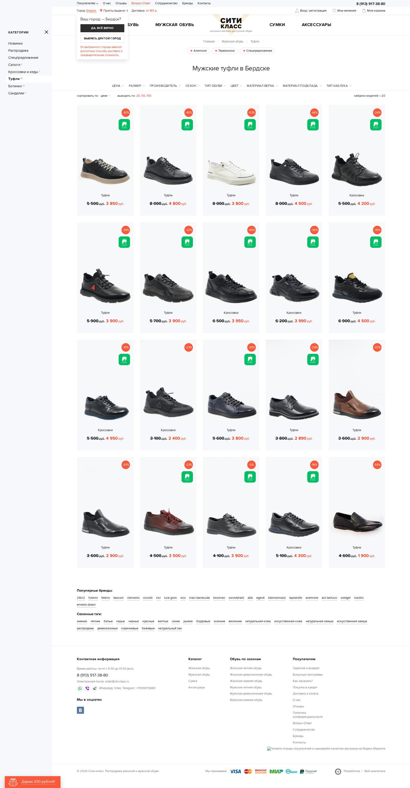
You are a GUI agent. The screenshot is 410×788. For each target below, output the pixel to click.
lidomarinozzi (277, 598)
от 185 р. (144, 11)
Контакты (204, 3)
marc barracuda (199, 598)
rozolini (358, 598)
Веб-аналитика (374, 771)
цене (104, 96)
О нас (107, 3)
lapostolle (295, 598)
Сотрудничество (166, 3)
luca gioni (170, 598)
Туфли (15, 79)
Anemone (200, 51)
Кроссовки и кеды (24, 72)
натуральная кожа (258, 621)
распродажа (85, 628)
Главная (209, 41)
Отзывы (121, 3)
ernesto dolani (86, 605)
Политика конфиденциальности (308, 715)
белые (108, 621)
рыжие (188, 621)
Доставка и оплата (305, 694)
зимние (82, 621)
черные (133, 621)
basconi (118, 598)
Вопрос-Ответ (140, 3)
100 (149, 96)
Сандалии (17, 93)
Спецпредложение (259, 51)
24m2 (81, 598)
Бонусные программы (308, 675)
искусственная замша (352, 621)
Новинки (15, 43)
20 (138, 96)
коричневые (129, 628)
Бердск (91, 11)
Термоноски (226, 51)
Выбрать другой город (102, 38)
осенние (219, 621)
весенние (235, 621)
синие (176, 621)
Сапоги (15, 65)
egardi (260, 598)
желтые (163, 621)
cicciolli (148, 598)
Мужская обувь (174, 25)
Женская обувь (199, 668)
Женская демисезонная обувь (251, 675)
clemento (133, 598)
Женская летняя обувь (246, 668)
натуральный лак (170, 628)
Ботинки (16, 86)
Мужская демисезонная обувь (251, 694)
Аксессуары (316, 25)
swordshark (236, 598)
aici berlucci (329, 598)
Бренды (187, 3)
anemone (312, 598)
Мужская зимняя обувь (246, 700)
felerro (105, 598)
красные (148, 621)
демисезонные (107, 628)
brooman (219, 598)
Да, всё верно (102, 28)
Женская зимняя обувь (246, 681)
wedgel (345, 598)
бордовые (203, 621)
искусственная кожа (288, 621)
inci (158, 598)
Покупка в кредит (305, 687)
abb (250, 598)
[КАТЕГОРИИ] (46, 32)
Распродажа (18, 50)
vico (183, 598)
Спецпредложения (23, 57)
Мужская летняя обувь (246, 687)
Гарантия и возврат (306, 668)
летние (95, 621)
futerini (93, 598)
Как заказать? (303, 681)
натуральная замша (319, 621)
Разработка (352, 771)
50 (143, 96)
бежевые (148, 628)
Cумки (277, 25)
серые (120, 621)
